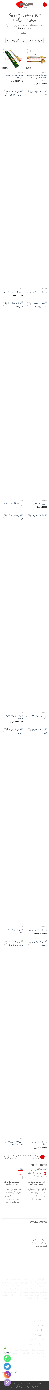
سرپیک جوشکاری (36, 1344)
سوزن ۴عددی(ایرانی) (38, 503)
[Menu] (45, 4)
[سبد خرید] (3, 4)
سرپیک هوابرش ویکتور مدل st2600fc (14, 76)
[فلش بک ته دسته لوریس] (12, 188)
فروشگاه (34, 25)
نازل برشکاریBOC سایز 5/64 (13, 504)
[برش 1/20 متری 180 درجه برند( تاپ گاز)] (12, 1038)
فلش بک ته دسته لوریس (13, 292)
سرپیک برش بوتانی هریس (36, 930)
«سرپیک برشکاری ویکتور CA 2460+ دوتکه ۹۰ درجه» (37, 77)
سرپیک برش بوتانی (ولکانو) (39, 1143)
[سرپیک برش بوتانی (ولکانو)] (36, 1038)
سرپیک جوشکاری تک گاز (37, 292)
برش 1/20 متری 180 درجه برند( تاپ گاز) (12, 1143)
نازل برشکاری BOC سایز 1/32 (37, 716)
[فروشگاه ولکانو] (24, 4)
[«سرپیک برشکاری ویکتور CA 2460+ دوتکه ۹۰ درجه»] (36, 59)
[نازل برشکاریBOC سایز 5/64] (12, 399)
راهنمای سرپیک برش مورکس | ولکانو (12, 1183)
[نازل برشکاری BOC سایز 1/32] (36, 612)
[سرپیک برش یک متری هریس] (12, 612)
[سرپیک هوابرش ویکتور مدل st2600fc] (12, 59)
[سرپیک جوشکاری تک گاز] (36, 188)
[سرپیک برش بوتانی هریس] (36, 826)
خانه (42, 25)
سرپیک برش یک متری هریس (14, 716)
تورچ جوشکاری (37, 1339)
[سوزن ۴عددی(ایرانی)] (36, 399)
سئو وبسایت (28, 1386)
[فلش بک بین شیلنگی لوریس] (12, 826)
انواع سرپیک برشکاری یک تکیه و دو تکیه (36, 1183)
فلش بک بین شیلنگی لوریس (14, 930)
